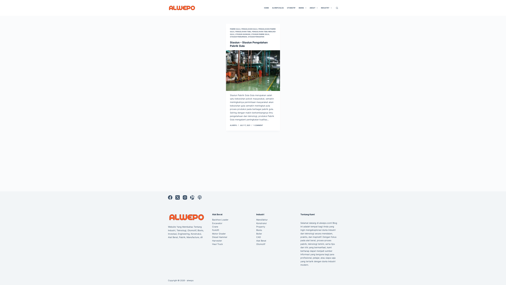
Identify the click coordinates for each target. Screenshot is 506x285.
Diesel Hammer (219, 237)
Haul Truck (217, 244)
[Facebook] (170, 197)
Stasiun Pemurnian (238, 37)
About (312, 8)
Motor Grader (219, 233)
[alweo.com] (187, 217)
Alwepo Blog (278, 8)
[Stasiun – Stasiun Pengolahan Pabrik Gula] (253, 70)
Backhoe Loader (220, 219)
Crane (215, 226)
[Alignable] (192, 197)
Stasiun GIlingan (242, 34)
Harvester (217, 240)
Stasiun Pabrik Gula (260, 34)
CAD (258, 237)
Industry (325, 8)
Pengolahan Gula (249, 29)
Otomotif (291, 8)
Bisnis (301, 8)
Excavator (217, 223)
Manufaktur (262, 219)
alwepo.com (325, 223)
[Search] (337, 8)
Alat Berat (261, 240)
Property (260, 226)
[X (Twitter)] (177, 197)
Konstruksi (261, 223)
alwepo (190, 280)
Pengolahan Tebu (243, 32)
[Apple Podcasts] (200, 197)
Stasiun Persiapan (256, 37)
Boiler (259, 233)
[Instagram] (185, 197)
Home (266, 8)
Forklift (215, 230)
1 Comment (258, 125)
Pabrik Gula (235, 29)
